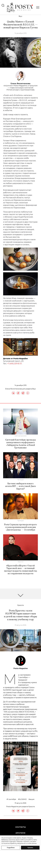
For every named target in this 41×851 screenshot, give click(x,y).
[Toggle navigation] (37, 7)
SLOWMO (23, 799)
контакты (20, 827)
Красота (20, 561)
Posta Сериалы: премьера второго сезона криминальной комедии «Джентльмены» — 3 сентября (20, 527)
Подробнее (11, 847)
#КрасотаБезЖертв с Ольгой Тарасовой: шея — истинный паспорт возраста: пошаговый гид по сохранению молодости (20, 569)
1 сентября (12, 799)
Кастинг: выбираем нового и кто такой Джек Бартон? (20, 486)
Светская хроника (20, 436)
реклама (20, 832)
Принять (30, 847)
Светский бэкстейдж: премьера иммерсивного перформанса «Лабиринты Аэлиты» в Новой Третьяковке (20, 444)
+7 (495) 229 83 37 (14, 364)
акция (32, 799)
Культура (21, 479)
